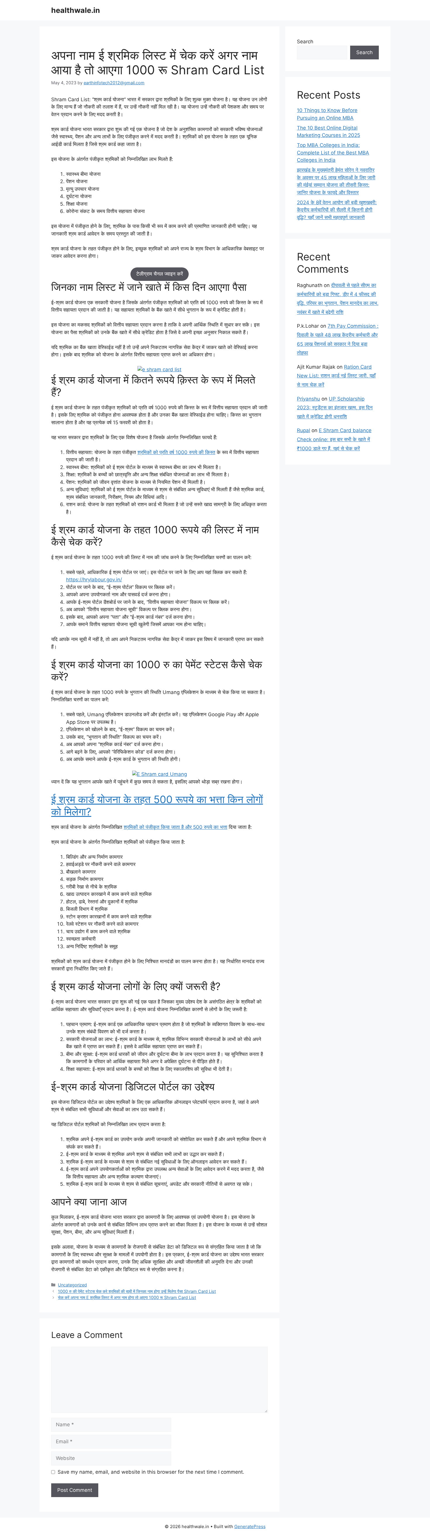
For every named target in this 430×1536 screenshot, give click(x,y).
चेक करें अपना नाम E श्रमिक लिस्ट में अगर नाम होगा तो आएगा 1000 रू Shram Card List (127, 1297)
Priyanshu (308, 399)
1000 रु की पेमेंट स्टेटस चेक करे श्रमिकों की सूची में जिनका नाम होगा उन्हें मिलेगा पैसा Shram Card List (137, 1291)
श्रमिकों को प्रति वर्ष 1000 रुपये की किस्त (176, 452)
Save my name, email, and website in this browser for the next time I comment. (151, 1472)
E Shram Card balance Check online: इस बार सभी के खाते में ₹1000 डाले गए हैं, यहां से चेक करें (334, 439)
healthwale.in (75, 10)
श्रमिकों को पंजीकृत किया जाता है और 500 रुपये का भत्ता (175, 827)
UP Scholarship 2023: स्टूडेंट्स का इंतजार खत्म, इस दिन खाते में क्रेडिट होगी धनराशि (335, 408)
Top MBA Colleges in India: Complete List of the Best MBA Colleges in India (333, 152)
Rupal (303, 430)
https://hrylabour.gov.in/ (94, 580)
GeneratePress (250, 1526)
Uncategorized (72, 1284)
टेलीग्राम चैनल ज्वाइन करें (159, 274)
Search (305, 41)
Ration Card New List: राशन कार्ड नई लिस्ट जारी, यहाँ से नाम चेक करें (336, 376)
